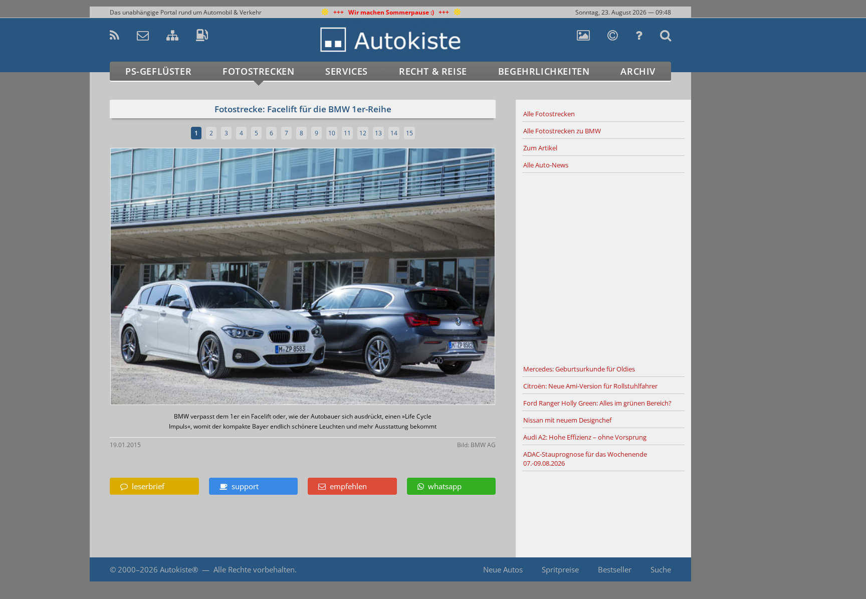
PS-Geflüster (158, 71)
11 (347, 133)
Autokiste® (179, 569)
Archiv (638, 71)
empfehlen (346, 486)
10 (331, 133)
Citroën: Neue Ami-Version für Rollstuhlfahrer (590, 385)
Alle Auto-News (545, 164)
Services (346, 71)
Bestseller (614, 569)
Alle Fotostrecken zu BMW (562, 130)
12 (362, 133)
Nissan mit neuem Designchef (567, 420)
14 (393, 133)
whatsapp (443, 486)
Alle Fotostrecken (549, 113)
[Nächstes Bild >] (366, 277)
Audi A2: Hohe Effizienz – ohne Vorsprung (584, 437)
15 (409, 133)
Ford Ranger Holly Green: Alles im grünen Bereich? (597, 403)
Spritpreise (560, 569)
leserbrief (146, 486)
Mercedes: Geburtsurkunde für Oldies (579, 368)
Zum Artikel (540, 147)
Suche (661, 569)
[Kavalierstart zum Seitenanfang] (712, 569)
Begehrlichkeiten (544, 71)
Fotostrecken (258, 71)
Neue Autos (503, 569)
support (243, 486)
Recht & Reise (433, 71)
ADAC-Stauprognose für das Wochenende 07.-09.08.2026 (585, 459)
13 (378, 133)
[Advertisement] (603, 267)
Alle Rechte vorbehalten (254, 569)
